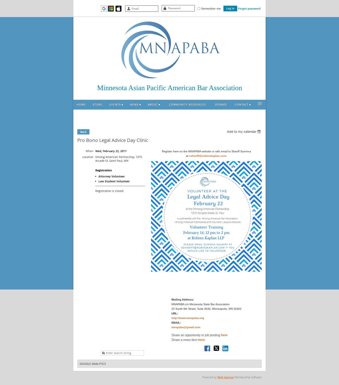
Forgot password (249, 8)
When (89, 151)
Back (83, 132)
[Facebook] (207, 349)
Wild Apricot (225, 377)
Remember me (211, 8)
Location (87, 157)
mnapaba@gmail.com (185, 327)
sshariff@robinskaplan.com (207, 155)
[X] (216, 349)
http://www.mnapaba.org (187, 318)
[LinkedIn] (225, 349)
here (224, 335)
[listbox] (244, 131)
